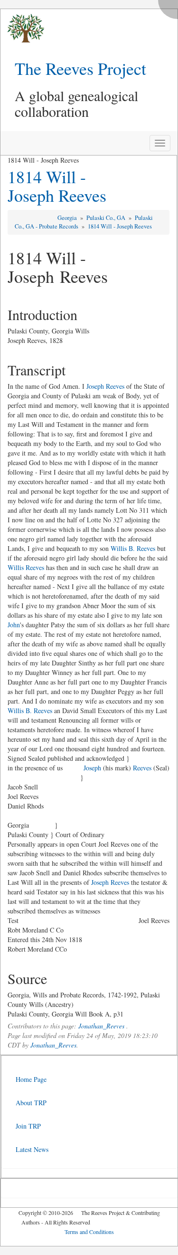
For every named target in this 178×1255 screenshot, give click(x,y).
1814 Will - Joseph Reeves (57, 186)
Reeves (142, 767)
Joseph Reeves (105, 386)
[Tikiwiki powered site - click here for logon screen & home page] (22, 28)
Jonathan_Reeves (101, 1025)
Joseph (92, 767)
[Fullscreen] (170, 6)
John (14, 624)
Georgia (67, 218)
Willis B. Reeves (133, 548)
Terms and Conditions (89, 1231)
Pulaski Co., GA (106, 218)
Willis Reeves (26, 567)
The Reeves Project (80, 68)
